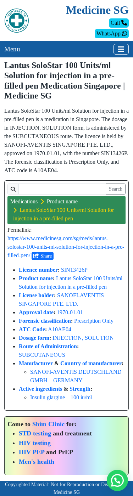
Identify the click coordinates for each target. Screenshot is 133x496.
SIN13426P (74, 270)
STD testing (35, 433)
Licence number (38, 270)
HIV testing (35, 442)
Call (116, 23)
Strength (80, 389)
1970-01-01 (70, 312)
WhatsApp (109, 33)
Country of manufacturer (91, 363)
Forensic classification (45, 321)
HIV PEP (31, 452)
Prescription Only (93, 321)
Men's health (36, 461)
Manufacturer (36, 363)
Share (45, 256)
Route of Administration (48, 346)
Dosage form (34, 338)
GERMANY (68, 380)
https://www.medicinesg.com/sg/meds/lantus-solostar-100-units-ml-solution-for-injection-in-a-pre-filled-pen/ (65, 246)
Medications (24, 201)
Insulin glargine (47, 397)
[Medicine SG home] (16, 20)
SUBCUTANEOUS (42, 355)
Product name (62, 201)
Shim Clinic (48, 424)
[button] (117, 480)
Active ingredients (40, 389)
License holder (36, 295)
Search (115, 189)
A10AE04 (59, 329)
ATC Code (32, 329)
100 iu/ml (81, 397)
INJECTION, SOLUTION (83, 338)
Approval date (36, 312)
